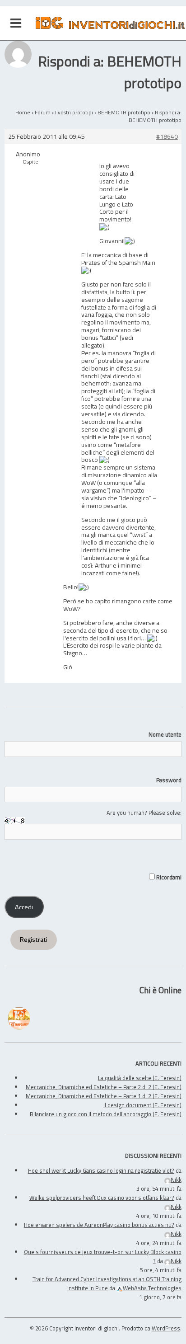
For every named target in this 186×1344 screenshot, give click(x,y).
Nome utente (165, 734)
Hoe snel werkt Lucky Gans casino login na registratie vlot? (101, 1170)
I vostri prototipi (74, 112)
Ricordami (168, 877)
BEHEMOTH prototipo (124, 112)
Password (168, 780)
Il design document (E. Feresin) (142, 1104)
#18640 (167, 137)
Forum (43, 112)
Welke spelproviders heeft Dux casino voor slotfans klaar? (101, 1197)
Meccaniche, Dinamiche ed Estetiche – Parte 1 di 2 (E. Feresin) (103, 1095)
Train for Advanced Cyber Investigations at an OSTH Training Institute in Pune (107, 1283)
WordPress (166, 1328)
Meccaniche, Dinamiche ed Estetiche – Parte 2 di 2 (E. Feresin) (103, 1086)
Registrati (33, 940)
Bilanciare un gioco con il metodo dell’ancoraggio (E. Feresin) (105, 1113)
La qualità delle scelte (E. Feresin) (139, 1077)
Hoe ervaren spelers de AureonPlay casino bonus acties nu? (99, 1224)
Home (22, 112)
